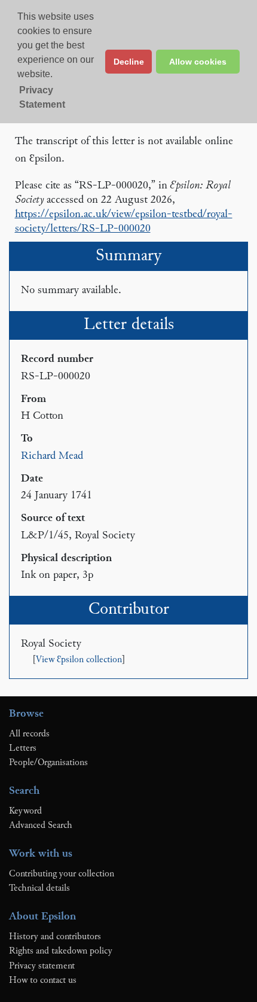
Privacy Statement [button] (42, 97)
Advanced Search (40, 825)
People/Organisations (48, 763)
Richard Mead (52, 456)
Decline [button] (129, 61)
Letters (22, 748)
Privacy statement (42, 966)
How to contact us (43, 980)
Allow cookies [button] (198, 61)
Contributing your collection (61, 874)
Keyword (25, 811)
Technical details (39, 888)
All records (29, 734)
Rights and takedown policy (60, 951)
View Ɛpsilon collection (79, 660)
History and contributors (55, 937)
